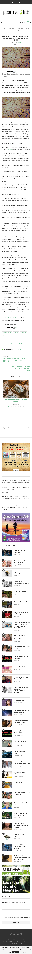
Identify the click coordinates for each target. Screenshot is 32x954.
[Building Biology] (7, 702)
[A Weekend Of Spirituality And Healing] (7, 584)
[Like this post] (12, 343)
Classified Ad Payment (23, 942)
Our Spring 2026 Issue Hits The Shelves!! (21, 678)
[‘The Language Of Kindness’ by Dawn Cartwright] (7, 637)
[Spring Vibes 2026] (7, 669)
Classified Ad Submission (9, 942)
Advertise (22, 940)
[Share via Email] (21, 343)
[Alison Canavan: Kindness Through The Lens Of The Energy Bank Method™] (7, 625)
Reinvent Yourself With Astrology (21, 572)
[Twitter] (14, 2)
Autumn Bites (18, 782)
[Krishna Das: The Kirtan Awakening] (7, 614)
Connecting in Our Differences (19, 773)
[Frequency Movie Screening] (7, 553)
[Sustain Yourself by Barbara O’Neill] (7, 743)
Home (3, 28)
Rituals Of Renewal (20, 591)
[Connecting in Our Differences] (7, 774)
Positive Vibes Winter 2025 (20, 752)
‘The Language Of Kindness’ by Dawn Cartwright (20, 637)
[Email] (19, 2)
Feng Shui (11, 28)
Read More (23, 952)
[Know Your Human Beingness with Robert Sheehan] (7, 826)
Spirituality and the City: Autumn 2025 (22, 793)
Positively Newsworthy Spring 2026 (21, 657)
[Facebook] (12, 2)
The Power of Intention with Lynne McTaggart (21, 804)
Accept (15, 952)
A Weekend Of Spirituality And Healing (21, 582)
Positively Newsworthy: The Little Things (21, 721)
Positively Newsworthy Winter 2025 (21, 732)
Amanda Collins (7, 332)
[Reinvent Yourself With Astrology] (7, 573)
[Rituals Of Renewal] (7, 594)
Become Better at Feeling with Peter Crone (22, 762)
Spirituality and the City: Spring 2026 (22, 647)
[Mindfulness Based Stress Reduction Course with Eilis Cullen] (7, 858)
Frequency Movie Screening (19, 551)
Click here (18, 498)
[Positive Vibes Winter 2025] (7, 754)
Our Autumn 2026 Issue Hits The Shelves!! (21, 561)
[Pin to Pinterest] (19, 343)
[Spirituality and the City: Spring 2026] (7, 648)
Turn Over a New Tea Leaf (20, 835)
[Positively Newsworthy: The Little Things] (7, 723)
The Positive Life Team (18, 944)
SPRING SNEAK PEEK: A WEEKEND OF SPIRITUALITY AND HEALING (21, 690)
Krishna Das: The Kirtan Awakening (21, 613)
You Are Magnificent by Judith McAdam (21, 711)
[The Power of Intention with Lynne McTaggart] (7, 805)
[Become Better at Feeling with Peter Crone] (7, 764)
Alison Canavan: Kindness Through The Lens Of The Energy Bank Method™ (22, 625)
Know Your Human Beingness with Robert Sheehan (21, 825)
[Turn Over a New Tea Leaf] (7, 837)
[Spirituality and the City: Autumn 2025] (7, 795)
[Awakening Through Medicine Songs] (7, 815)
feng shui (23, 332)
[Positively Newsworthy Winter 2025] (7, 733)
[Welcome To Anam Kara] (7, 604)
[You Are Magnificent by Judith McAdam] (7, 713)
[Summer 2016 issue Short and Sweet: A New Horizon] (7, 847)
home (4, 335)
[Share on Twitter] (17, 343)
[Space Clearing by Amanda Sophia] (16, 389)
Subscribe (9, 940)
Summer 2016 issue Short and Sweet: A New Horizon (22, 846)
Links (9, 944)
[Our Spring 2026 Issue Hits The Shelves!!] (7, 679)
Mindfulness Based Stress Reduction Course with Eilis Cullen (22, 857)
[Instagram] (16, 2)
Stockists (16, 940)
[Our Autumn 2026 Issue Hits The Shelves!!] (7, 563)
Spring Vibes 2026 (19, 667)
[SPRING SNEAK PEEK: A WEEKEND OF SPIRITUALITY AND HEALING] (7, 690)
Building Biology (19, 700)
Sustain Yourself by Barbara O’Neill (20, 742)
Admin (19, 42)
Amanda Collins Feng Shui (9, 318)
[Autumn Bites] (7, 785)
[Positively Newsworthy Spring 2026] (7, 659)
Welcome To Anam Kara (21, 602)
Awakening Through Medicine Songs (20, 814)
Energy (16, 332)
